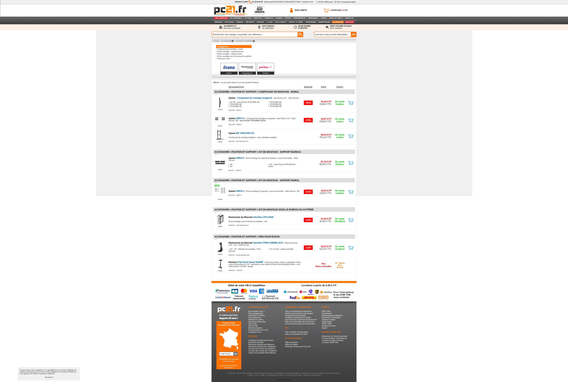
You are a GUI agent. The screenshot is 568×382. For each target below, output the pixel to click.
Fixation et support (243, 92)
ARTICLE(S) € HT (339, 10)
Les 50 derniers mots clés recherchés (300, 324)
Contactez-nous (307, 2)
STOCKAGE (229, 22)
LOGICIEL (260, 22)
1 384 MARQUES (221, 18)
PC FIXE (248, 18)
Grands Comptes (328, 320)
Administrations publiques (332, 315)
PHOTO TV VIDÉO (296, 22)
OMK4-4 (237, 118)
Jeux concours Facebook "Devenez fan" (301, 320)
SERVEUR (218, 22)
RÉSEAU (240, 22)
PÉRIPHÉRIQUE (299, 18)
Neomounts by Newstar (247, 74)
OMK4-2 (237, 158)
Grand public (327, 322)
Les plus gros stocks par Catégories (262, 351)
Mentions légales (255, 328)
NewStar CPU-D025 (251, 217)
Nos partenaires (254, 318)
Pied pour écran (223, 59)
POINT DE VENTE (336, 18)
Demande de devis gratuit (295, 315)
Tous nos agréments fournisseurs (298, 311)
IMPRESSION (313, 18)
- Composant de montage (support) (251, 98)
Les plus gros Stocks (228, 82)
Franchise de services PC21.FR (297, 347)
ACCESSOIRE (338, 22)
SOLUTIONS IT (281, 22)
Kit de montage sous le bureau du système (234, 56)
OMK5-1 (237, 191)
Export (324, 328)
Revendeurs (327, 313)
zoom (220, 109)
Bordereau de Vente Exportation (335, 336)
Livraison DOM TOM (330, 342)
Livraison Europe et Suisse (332, 340)
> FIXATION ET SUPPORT (243, 41)
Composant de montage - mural (230, 49)
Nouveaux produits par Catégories (262, 347)
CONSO (324, 18)
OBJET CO (349, 18)
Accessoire (221, 92)
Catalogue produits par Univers (260, 340)
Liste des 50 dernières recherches (229, 367)
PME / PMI (326, 311)
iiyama (229, 73)
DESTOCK (350, 22)
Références (324, 2)
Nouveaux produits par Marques (261, 344)
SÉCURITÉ (250, 22)
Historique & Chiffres (256, 315)
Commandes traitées (345, 2)
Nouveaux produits (256, 342)
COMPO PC (268, 18)
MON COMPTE (301, 10)
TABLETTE (257, 18)
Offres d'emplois (291, 342)
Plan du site (253, 326)
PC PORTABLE (236, 18)
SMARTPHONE (324, 22)
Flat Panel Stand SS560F (246, 262)
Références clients (255, 320)
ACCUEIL (216, 41)
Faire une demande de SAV (296, 334)
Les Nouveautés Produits (248, 82)
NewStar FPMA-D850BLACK (256, 242)
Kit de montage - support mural (229, 54)
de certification (268, 27)
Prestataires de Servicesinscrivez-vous (229, 360)
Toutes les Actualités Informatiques (262, 353)
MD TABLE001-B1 (241, 133)
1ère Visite (252, 324)
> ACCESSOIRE (226, 41)
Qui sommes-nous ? (256, 311)
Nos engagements (255, 313)
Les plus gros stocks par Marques (261, 349)
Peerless (266, 73)
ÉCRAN (288, 18)
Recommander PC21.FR (258, 330)
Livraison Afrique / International (334, 338)
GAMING (279, 18)
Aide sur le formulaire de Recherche (299, 322)
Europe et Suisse (329, 326)
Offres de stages (291, 344)
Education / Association (331, 318)
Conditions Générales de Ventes (298, 318)
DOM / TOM (326, 324)
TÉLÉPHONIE (311, 22)
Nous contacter (341, 27)
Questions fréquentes (257, 322)
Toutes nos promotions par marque (299, 313)
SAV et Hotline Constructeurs (296, 332)
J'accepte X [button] (49, 377)
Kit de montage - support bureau (230, 52)
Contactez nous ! (255, 332)
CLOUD (270, 22)
